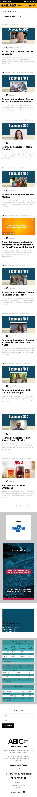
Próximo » (30, 506)
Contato (18, 787)
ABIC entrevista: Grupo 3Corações (13, 486)
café (17, 24)
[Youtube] (30, 1)
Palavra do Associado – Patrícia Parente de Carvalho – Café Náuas (18, 342)
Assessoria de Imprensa (18, 785)
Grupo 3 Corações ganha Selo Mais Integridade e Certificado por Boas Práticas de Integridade (18, 244)
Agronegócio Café (8, 233)
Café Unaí (25, 168)
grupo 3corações (27, 215)
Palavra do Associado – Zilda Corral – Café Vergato (16, 391)
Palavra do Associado (9, 42)
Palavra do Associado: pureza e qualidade (18, 52)
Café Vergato (26, 363)
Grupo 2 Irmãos (26, 411)
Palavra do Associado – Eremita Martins (18, 195)
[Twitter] (33, 1)
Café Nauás (25, 313)
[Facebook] (25, 1)
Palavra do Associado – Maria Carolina (17, 148)
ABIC (6, 24)
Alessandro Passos (10, 72)
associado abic (28, 72)
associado (12, 24)
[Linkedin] (36, 1)
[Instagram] (28, 1)
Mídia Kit (18, 782)
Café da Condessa (27, 120)
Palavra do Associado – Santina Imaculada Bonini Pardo (18, 293)
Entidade (5, 429)
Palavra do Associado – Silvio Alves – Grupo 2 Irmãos (17, 439)
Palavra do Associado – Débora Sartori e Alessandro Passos (17, 100)
